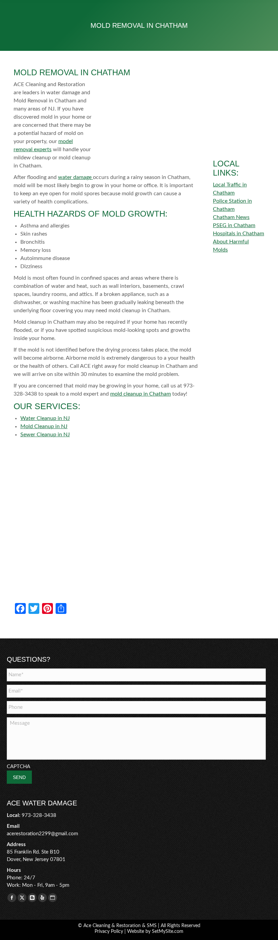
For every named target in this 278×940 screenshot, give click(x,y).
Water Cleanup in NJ (45, 418)
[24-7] (238, 86)
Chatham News (231, 217)
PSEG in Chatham (234, 225)
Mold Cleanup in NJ (43, 426)
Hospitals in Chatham (238, 233)
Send (19, 777)
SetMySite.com (167, 931)
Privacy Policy (109, 931)
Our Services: (47, 406)
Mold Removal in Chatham (72, 72)
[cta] (238, 132)
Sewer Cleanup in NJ (45, 434)
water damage (75, 177)
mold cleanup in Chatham (140, 394)
